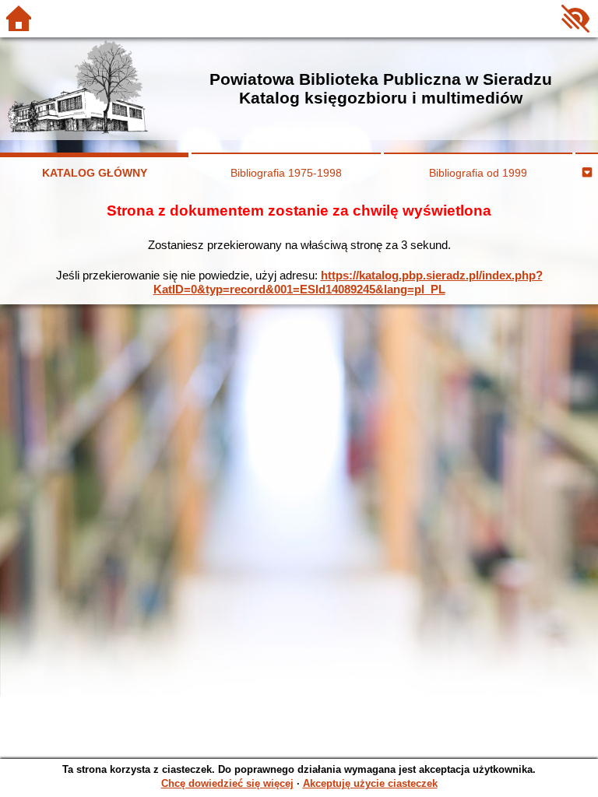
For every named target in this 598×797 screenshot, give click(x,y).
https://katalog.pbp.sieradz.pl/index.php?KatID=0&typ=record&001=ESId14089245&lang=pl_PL (348, 282)
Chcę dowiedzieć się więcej (227, 783)
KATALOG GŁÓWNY (94, 173)
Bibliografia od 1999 (478, 173)
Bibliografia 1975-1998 (286, 173)
